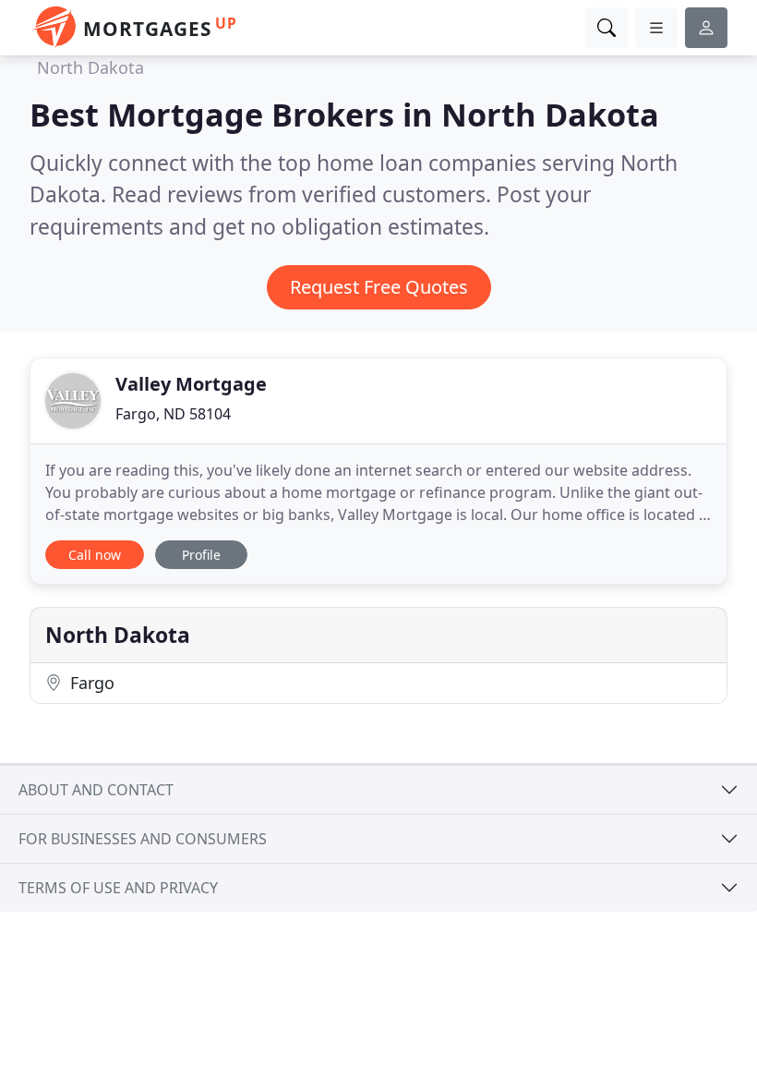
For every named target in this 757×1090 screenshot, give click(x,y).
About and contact (96, 790)
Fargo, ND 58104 (173, 414)
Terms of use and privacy (118, 888)
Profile (201, 554)
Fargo (90, 683)
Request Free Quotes (379, 286)
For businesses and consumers (142, 839)
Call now (94, 554)
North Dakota (90, 67)
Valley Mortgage (191, 383)
